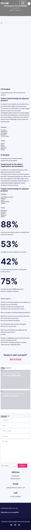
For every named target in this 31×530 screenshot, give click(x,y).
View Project (11, 384)
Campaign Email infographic (13, 393)
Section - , (15, 10)
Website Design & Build (11, 373)
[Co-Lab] (5, 3)
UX (20, 10)
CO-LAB (27, 521)
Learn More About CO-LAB (9, 508)
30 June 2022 (15, 8)
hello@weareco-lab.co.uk (15, 488)
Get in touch (15, 359)
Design (17, 10)
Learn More (23, 3)
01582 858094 (15, 497)
